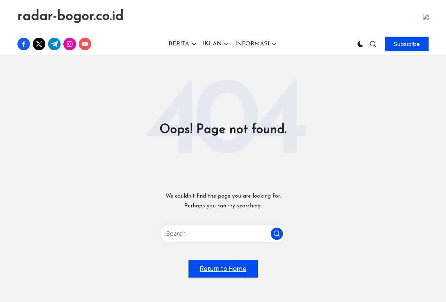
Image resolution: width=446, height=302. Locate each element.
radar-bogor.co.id (70, 16)
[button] (407, 44)
